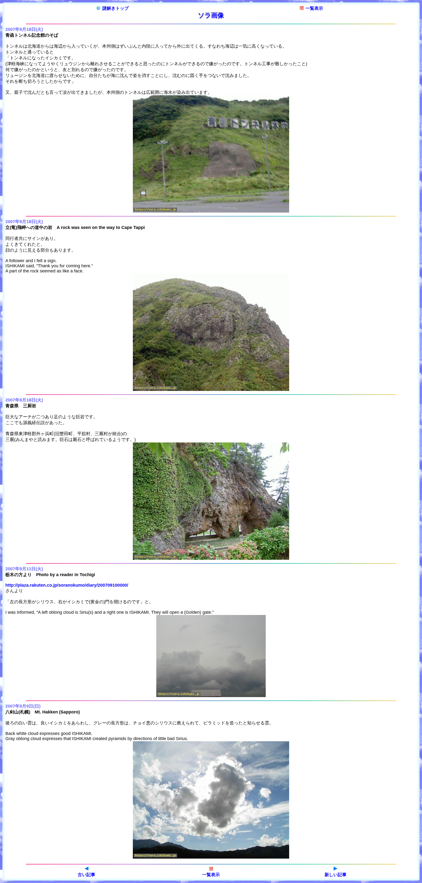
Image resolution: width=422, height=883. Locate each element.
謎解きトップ (115, 8)
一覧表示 (314, 8)
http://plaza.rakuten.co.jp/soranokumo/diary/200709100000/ (66, 585)
